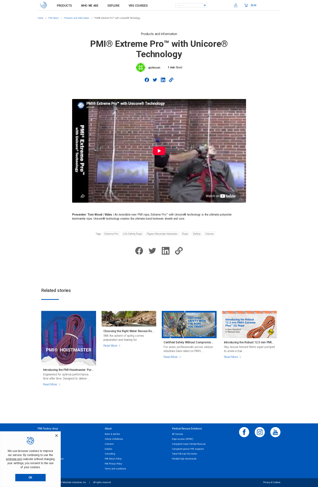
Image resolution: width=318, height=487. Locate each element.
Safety (197, 233)
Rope (185, 233)
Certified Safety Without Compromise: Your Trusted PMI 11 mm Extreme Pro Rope (189, 342)
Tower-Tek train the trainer (184, 454)
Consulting (110, 454)
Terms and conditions (115, 468)
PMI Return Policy (113, 458)
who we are (89, 5)
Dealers (108, 449)
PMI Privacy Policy (113, 463)
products (64, 5)
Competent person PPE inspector (188, 449)
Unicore (209, 233)
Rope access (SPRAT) (182, 439)
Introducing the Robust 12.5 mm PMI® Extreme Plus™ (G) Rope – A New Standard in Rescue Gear (249, 342)
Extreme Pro (111, 233)
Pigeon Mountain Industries (162, 233)
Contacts (109, 444)
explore (114, 5)
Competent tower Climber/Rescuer (189, 444)
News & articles (112, 434)
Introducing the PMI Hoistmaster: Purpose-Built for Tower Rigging (68, 370)
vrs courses (138, 5)
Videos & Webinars (114, 439)
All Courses (177, 434)
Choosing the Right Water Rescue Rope (129, 331)
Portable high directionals (184, 458)
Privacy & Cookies (271, 482)
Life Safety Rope (132, 233)
